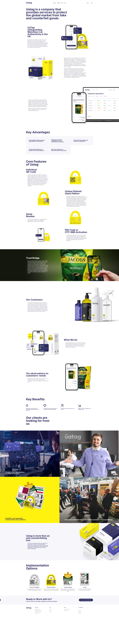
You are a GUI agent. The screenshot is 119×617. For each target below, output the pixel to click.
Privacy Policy (66, 610)
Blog (62, 2)
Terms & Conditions (66, 609)
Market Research (37, 609)
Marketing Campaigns (38, 610)
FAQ (65, 2)
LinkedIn (79, 610)
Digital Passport (37, 613)
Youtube (79, 613)
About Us (54, 2)
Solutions (58, 2)
